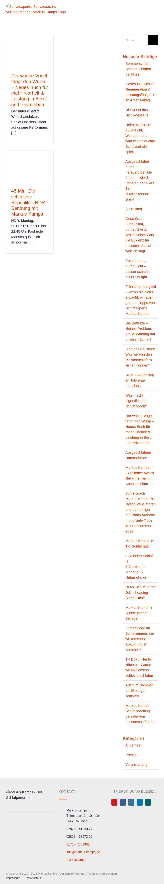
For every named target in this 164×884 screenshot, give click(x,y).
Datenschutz (34, 877)
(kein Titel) (133, 209)
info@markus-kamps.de (83, 852)
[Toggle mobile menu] (156, 8)
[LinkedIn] (140, 802)
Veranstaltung (136, 765)
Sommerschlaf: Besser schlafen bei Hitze (138, 69)
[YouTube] (114, 802)
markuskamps (76, 859)
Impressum (13, 877)
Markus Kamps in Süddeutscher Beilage (139, 613)
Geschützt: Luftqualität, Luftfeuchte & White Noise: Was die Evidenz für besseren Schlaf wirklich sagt (139, 235)
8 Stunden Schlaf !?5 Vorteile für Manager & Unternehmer (139, 567)
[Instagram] (131, 802)
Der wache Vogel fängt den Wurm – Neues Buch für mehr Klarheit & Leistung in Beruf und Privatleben (29, 90)
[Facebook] (123, 802)
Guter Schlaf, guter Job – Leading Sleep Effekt (140, 592)
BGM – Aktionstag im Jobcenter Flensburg (139, 380)
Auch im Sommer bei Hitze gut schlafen (139, 690)
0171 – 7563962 (78, 844)
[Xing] (148, 802)
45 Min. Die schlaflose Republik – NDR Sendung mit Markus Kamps (28, 202)
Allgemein (133, 745)
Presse (131, 755)
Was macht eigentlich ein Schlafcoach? (136, 400)
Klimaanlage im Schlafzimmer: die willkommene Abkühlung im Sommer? (139, 639)
